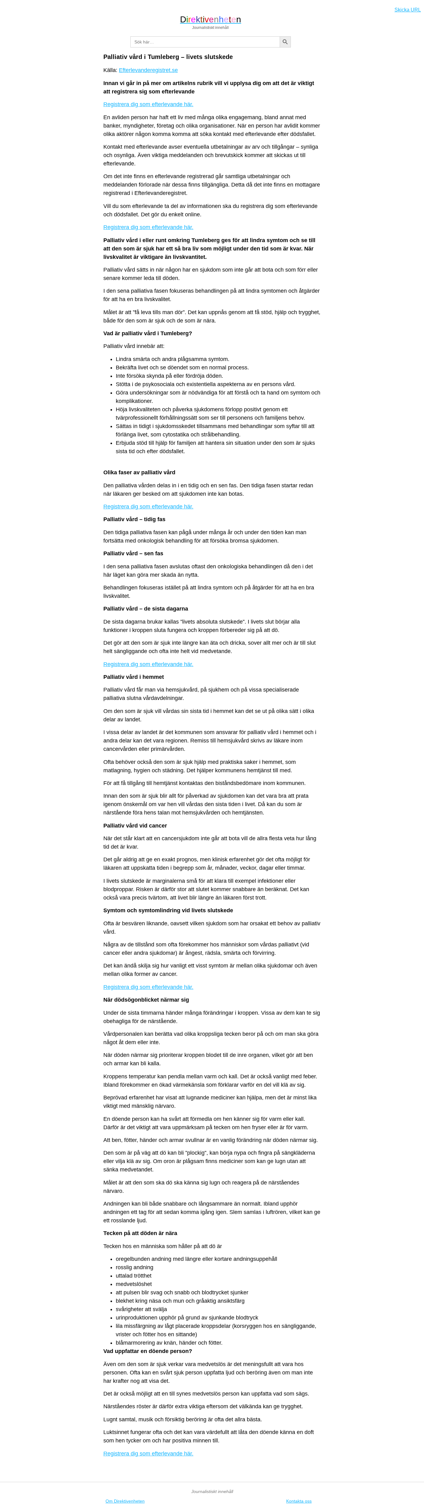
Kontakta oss (299, 1501)
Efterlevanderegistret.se (148, 70)
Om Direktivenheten (125, 1501)
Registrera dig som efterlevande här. (148, 104)
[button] (7, 8)
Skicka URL (408, 9)
